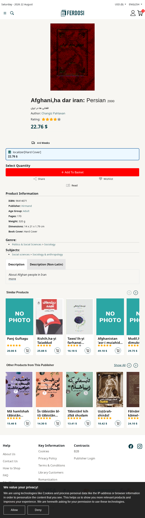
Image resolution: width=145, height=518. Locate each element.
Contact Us (10, 461)
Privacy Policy (47, 458)
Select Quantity (18, 165)
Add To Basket (74, 172)
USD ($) (119, 4)
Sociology (49, 244)
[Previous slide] (129, 292)
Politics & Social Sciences (26, 244)
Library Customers (50, 472)
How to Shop (12, 468)
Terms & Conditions (51, 465)
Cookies (43, 451)
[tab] (16, 264)
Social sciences (21, 254)
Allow (14, 509)
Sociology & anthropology (48, 254)
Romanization (47, 479)
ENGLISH (134, 4)
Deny (38, 509)
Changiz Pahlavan (53, 113)
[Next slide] (136, 292)
